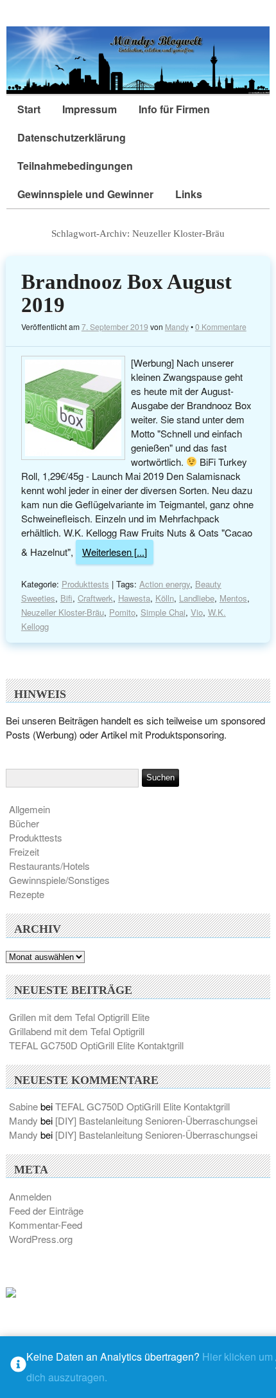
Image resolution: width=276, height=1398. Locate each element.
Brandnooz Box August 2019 (126, 293)
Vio (197, 612)
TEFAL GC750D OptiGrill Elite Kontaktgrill (96, 1045)
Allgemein (29, 809)
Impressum (89, 109)
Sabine (23, 1106)
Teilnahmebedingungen (75, 165)
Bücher (24, 823)
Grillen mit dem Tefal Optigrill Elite (79, 1017)
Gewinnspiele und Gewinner (85, 194)
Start (28, 109)
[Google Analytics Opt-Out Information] (18, 1367)
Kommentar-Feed (45, 1224)
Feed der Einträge (46, 1210)
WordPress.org (41, 1239)
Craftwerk (95, 598)
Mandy (177, 326)
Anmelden (30, 1196)
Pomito (122, 612)
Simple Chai (163, 612)
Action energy (164, 584)
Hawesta (134, 598)
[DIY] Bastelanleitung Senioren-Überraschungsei (156, 1120)
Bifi (66, 598)
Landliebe (196, 598)
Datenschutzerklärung (71, 137)
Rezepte (26, 894)
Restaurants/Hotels (49, 865)
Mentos (233, 598)
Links (188, 194)
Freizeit (24, 851)
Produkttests (85, 584)
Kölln (164, 598)
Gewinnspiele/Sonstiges (59, 880)
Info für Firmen (174, 109)
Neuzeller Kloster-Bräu (62, 612)
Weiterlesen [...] (114, 551)
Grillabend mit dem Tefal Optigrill (76, 1031)
